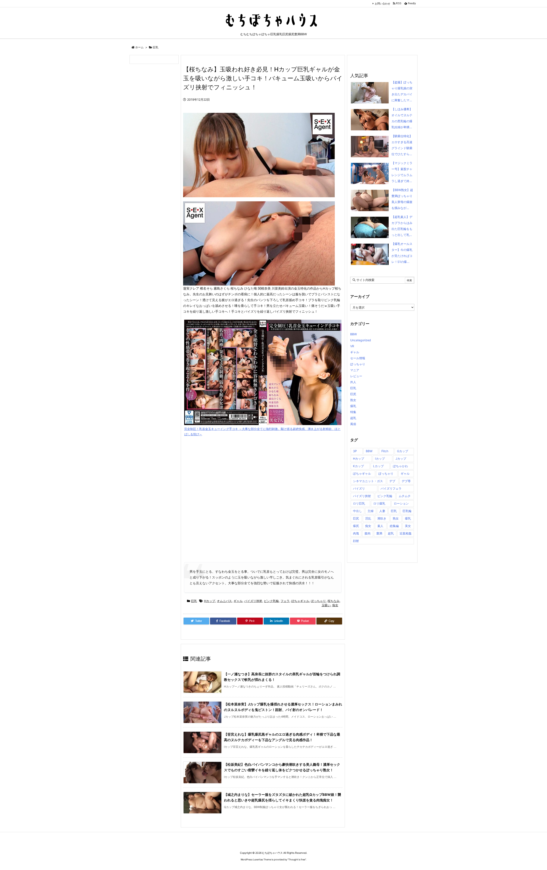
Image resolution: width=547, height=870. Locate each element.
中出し (357, 511)
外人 (353, 382)
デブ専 (406, 481)
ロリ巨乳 (359, 503)
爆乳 (353, 406)
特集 (353, 412)
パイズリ (359, 488)
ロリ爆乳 (379, 503)
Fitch (384, 451)
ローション (401, 503)
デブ (392, 481)
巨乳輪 (407, 511)
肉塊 (356, 533)
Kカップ (358, 466)
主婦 (370, 511)
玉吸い (326, 605)
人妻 (382, 511)
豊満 (379, 533)
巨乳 (155, 47)
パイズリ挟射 (253, 601)
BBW (353, 334)
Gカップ (402, 451)
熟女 (353, 400)
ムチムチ (405, 496)
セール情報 (357, 358)
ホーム (139, 47)
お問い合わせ (382, 3)
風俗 (353, 424)
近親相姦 (406, 533)
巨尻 (353, 394)
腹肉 (368, 533)
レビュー (356, 376)
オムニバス (224, 601)
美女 (408, 526)
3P (355, 451)
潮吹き (381, 518)
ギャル (238, 601)
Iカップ (380, 458)
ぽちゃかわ (400, 466)
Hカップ (209, 601)
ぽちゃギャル (300, 601)
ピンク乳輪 (271, 601)
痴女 (335, 605)
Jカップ (401, 458)
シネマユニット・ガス (368, 481)
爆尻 (356, 526)
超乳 (353, 418)
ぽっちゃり (318, 601)
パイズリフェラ (391, 488)
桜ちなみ (334, 601)
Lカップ (378, 466)
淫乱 (368, 518)
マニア (354, 370)
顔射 (356, 541)
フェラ (285, 601)
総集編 (394, 526)
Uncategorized (360, 340)
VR (352, 346)
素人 (380, 526)
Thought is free (296, 859)
